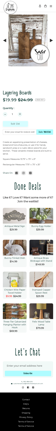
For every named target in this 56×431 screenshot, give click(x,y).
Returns (26, 408)
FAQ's (26, 404)
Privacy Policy (26, 417)
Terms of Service (26, 422)
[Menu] (51, 6)
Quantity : (8, 108)
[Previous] (5, 40)
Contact (26, 399)
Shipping (26, 413)
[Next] (51, 40)
